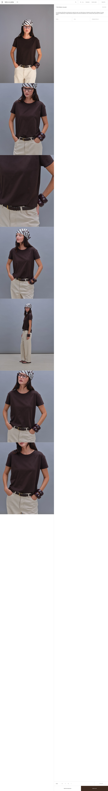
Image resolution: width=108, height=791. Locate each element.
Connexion (87, 2)
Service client (94, 2)
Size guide (101, 783)
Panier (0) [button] (103, 2)
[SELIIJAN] (8, 2)
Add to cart (94, 788)
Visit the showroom (67, 788)
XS (62, 783)
